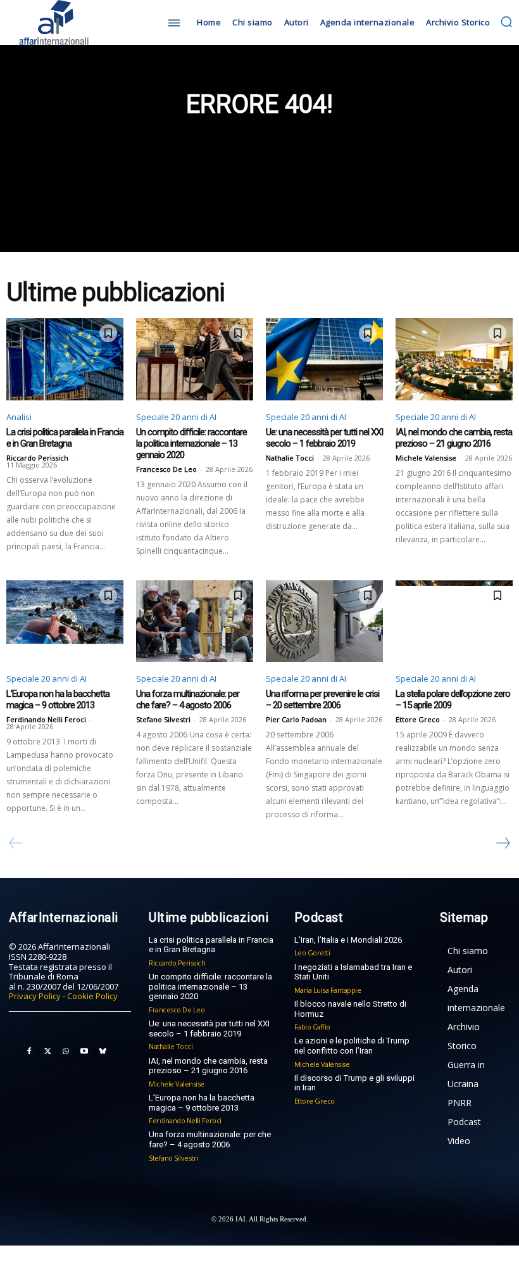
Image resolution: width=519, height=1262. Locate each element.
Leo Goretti (312, 952)
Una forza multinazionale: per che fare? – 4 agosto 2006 (187, 699)
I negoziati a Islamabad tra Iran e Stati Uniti (353, 972)
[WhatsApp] (65, 1051)
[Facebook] (29, 1051)
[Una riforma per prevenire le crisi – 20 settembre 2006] (324, 621)
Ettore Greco (418, 719)
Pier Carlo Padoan (296, 719)
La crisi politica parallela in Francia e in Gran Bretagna (64, 437)
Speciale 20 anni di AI (176, 417)
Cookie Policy (92, 996)
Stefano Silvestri (163, 719)
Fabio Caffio (312, 1026)
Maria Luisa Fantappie (327, 990)
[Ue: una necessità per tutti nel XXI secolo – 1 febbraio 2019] (324, 359)
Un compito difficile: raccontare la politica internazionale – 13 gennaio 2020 (191, 443)
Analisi (19, 417)
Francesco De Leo (166, 469)
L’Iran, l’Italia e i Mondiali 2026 (348, 940)
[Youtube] (84, 1051)
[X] (47, 1051)
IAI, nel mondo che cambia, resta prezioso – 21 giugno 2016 (454, 437)
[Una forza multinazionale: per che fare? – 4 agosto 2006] (194, 621)
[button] (506, 21)
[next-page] (502, 843)
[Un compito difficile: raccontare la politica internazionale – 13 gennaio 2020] (194, 359)
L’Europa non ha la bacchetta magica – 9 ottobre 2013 (57, 699)
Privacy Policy (35, 996)
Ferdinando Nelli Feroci (46, 719)
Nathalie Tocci (290, 457)
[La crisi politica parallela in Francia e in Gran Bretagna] (64, 359)
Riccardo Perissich (37, 457)
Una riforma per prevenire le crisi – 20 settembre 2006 (322, 699)
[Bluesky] (102, 1051)
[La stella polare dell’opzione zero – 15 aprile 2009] (454, 621)
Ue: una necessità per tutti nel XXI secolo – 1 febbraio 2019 (324, 437)
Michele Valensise (426, 457)
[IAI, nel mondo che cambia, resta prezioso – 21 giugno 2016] (454, 359)
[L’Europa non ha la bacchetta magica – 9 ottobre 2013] (64, 621)
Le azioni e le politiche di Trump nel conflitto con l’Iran (352, 1045)
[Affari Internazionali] (69, 22)
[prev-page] (16, 843)
